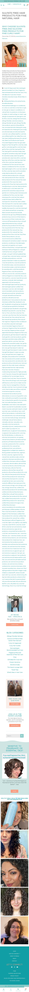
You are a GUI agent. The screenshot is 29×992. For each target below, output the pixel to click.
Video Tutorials (14, 956)
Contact (14, 960)
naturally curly (18, 422)
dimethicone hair (13, 297)
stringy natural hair (10, 487)
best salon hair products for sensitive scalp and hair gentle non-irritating (13, 191)
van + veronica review (14, 535)
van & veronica (12, 533)
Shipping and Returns (14, 973)
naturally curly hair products (10, 424)
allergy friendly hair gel (9, 123)
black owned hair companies (14, 210)
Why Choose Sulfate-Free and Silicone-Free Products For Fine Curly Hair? (14, 30)
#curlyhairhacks (20, 101)
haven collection (20, 365)
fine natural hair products (10, 319)
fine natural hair (7, 317)
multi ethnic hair (16, 411)
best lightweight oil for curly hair (12, 169)
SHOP (11, 990)
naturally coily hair (7, 422)
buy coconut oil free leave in (16, 217)
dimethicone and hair (8, 293)
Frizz (25, 92)
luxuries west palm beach (14, 409)
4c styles (4, 114)
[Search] (22, 736)
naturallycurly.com (7, 426)
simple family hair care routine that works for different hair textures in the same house (13, 483)
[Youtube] (17, 967)
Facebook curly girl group (12, 304)
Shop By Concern (14, 953)
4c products (13, 112)
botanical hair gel (7, 214)
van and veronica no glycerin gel (12, 551)
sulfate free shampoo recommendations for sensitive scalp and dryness (13, 507)
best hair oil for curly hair (18, 158)
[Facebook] (12, 967)
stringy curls (14, 485)
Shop (14, 951)
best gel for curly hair (16, 147)
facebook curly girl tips (19, 308)
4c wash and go (12, 114)
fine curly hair (17, 313)
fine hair (13, 315)
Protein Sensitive (15, 662)
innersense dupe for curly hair (11, 391)
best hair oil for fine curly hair (11, 160)
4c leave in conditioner (16, 110)
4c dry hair (18, 107)
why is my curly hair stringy (18, 585)
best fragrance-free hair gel (13, 142)
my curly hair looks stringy (10, 417)
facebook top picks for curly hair (12, 310)
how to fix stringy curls (12, 380)
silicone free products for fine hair (15, 474)
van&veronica (6, 566)
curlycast (10, 280)
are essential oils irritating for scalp (15, 127)
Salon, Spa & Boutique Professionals (14, 978)
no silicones (17, 435)
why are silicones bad (8, 581)
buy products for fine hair (12, 228)
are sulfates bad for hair (9, 136)
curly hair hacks (15, 256)
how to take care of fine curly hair (16, 389)
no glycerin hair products (18, 431)
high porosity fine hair (8, 367)
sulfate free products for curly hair (15, 498)
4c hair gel (5, 110)
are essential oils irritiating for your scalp (14, 129)
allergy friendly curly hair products (12, 121)
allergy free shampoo (19, 118)
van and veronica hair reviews (16, 546)
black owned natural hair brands (12, 212)
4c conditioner (20, 105)
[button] (15, 624)
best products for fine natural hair (12, 180)
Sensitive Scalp (12, 97)
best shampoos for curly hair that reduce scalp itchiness (13, 197)
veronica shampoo (16, 566)
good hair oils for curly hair (10, 341)
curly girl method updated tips (16, 254)
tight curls (11, 522)
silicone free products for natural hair (13, 476)
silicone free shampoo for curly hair (13, 479)
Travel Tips (14, 670)
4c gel (24, 107)
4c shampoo (21, 112)
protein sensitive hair (12, 452)
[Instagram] (14, 967)
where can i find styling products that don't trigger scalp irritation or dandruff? (14, 570)
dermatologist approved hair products (14, 284)
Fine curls (10, 313)
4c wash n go (22, 114)
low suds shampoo (11, 402)
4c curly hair (11, 107)
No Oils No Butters (7, 435)
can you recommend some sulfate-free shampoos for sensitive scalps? (11, 239)
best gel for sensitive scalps (13, 151)
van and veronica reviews (15, 564)
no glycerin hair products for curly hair (13, 433)
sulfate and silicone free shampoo (12, 492)
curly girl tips (6, 256)
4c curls (4, 107)
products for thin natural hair (11, 446)
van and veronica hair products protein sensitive (13, 542)
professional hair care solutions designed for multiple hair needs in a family (13, 450)
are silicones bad (7, 131)
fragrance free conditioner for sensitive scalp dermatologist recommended (14, 324)
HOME (4, 990)
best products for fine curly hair (14, 177)
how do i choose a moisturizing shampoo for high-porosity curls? (14, 372)
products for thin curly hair (16, 444)
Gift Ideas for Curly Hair (9, 94)
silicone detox (14, 463)
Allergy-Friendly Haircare (15, 636)
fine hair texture (21, 315)
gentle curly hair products (13, 337)
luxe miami (12, 404)
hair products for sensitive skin (14, 361)
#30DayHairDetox (9, 101)
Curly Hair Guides (14, 645)
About (14, 958)
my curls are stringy (19, 415)
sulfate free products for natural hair (13, 500)
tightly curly (18, 522)
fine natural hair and (18, 317)
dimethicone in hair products (11, 300)
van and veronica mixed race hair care (13, 548)
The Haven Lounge (14, 980)
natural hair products (15, 420)
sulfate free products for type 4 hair (13, 503)
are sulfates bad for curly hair (17, 134)
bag (25, 990)
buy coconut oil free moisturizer (12, 219)
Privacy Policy (14, 975)
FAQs (14, 971)
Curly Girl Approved (10, 88)
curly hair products (8, 262)
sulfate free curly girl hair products (12, 494)
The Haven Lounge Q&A (15, 667)
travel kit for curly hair (14, 524)
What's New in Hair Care (15, 672)
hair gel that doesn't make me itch (16, 350)
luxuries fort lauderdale (14, 407)
